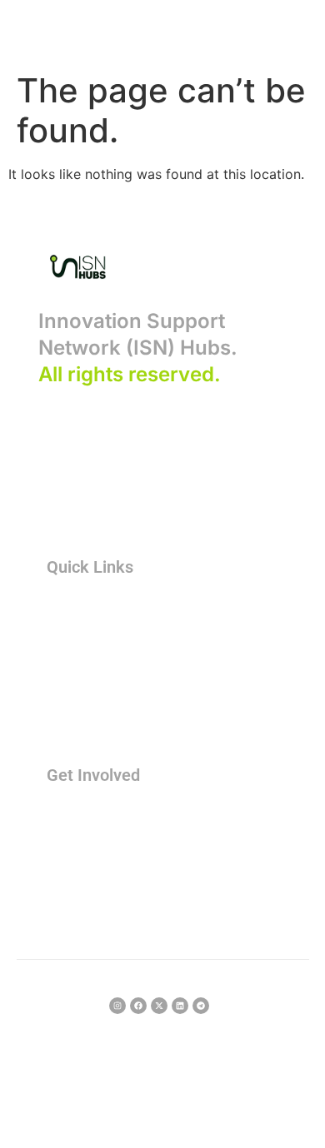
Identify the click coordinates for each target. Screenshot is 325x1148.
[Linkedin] (180, 1005)
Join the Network (106, 814)
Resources (88, 690)
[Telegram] (200, 1005)
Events (78, 870)
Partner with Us (102, 842)
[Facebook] (138, 1005)
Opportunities (97, 662)
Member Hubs (98, 634)
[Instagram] (117, 1005)
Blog (71, 719)
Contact (80, 899)
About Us (85, 606)
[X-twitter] (159, 1005)
